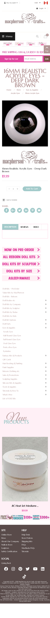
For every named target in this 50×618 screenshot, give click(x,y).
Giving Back (6, 563)
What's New (7, 395)
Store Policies (27, 538)
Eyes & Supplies (32, 90)
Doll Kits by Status (10, 312)
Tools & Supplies (9, 387)
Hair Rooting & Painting (12, 363)
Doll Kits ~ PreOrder (11, 289)
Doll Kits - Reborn (10, 296)
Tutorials (25, 551)
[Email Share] (39, 210)
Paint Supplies (8, 367)
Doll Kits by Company (12, 304)
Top (46, 51)
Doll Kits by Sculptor (11, 308)
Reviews (24, 227)
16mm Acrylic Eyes (32, 93)
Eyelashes (7, 351)
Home (9, 90)
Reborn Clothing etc (11, 371)
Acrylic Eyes (15, 93)
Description (10, 227)
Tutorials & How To (11, 391)
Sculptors (5, 548)
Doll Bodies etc (9, 300)
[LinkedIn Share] (26, 210)
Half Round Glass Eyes (12, 335)
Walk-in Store (6, 545)
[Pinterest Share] (32, 210)
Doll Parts (7, 324)
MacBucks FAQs (28, 548)
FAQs (24, 545)
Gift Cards (7, 359)
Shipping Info (27, 541)
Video (36, 227)
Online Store (6, 535)
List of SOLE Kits (9, 398)
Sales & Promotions (11, 375)
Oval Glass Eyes (9, 343)
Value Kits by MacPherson (13, 293)
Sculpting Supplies (10, 379)
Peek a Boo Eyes (10, 347)
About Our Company (10, 541)
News (3, 538)
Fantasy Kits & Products (12, 355)
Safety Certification (9, 551)
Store (19, 90)
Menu (8, 36)
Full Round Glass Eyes (11, 339)
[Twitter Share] (19, 210)
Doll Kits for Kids (9, 316)
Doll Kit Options (9, 320)
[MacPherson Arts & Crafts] (25, 21)
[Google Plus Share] (13, 210)
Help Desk (26, 535)
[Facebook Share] (6, 210)
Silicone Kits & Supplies (12, 383)
